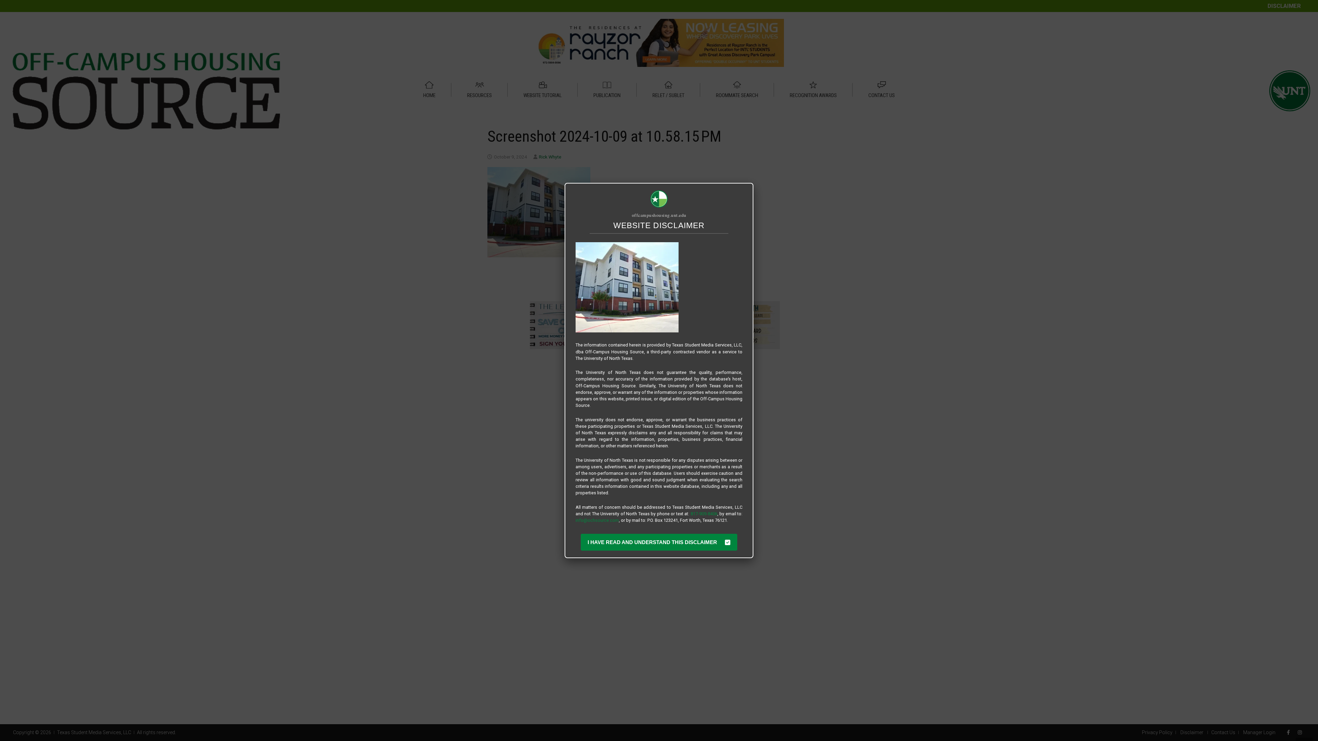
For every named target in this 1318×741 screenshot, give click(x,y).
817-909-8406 (704, 513)
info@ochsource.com (597, 520)
